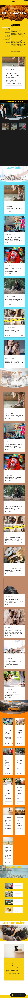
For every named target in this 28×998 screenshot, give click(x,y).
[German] (13, 1)
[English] (14, 1)
